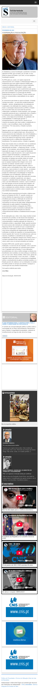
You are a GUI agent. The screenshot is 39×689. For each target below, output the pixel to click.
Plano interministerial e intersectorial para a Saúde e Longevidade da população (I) (18, 323)
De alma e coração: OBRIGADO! (13, 592)
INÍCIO (4, 27)
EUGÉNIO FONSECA (8, 443)
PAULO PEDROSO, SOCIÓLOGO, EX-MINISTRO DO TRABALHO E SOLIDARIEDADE (17, 471)
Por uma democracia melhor (11, 445)
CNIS (22, 684)
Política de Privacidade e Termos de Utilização (14, 678)
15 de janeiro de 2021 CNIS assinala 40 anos (17, 565)
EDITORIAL (11, 27)
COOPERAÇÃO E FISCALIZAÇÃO (14, 33)
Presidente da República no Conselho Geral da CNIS (18, 537)
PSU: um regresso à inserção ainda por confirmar (17, 473)
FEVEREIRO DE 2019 (8, 30)
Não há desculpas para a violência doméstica (17, 510)
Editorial (5, 336)
